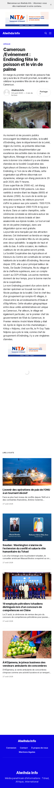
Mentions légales (27, 752)
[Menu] (50, 33)
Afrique (6, 44)
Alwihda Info (11, 33)
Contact (24, 748)
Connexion (11, 748)
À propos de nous (39, 748)
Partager (44, 92)
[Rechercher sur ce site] (46, 33)
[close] (51, 5)
